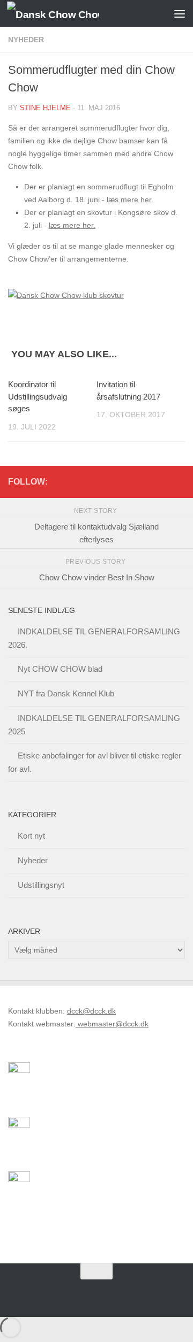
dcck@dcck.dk (91, 1011)
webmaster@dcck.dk (112, 1023)
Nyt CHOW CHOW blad (60, 668)
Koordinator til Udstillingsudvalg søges (37, 396)
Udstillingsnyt (41, 884)
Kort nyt (31, 835)
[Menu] (179, 13)
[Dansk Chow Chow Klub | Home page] (68, 14)
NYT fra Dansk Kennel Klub (66, 693)
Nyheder (26, 39)
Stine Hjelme (45, 108)
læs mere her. (130, 199)
